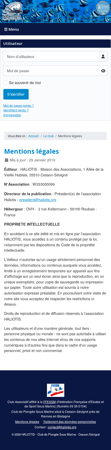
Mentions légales (27, 421)
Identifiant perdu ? (16, 110)
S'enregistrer (12, 115)
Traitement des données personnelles (69, 421)
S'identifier (16, 94)
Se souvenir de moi (25, 82)
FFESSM (49, 401)
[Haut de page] (102, 441)
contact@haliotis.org (62, 427)
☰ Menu (11, 29)
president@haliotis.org (37, 199)
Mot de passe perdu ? (18, 105)
